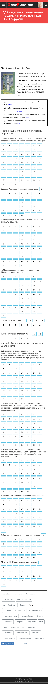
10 (16, 150)
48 (34, 171)
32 (22, 163)
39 (22, 167)
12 (28, 150)
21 (40, 154)
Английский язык (9, 605)
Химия (31, 605)
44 (9, 171)
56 (40, 176)
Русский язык (8, 599)
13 (34, 150)
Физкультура (39, 638)
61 (28, 180)
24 (16, 158)
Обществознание (17, 627)
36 (4, 167)
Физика (22, 605)
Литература (7, 622)
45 (16, 171)
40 (28, 167)
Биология (7, 610)
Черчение (32, 622)
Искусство (35, 633)
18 (22, 154)
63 (40, 180)
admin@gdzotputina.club (24, 681)
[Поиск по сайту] (45, 5)
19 (28, 154)
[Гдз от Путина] (21, 5)
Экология (31, 627)
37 (9, 167)
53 (22, 176)
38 (16, 167)
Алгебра (6, 594)
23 (9, 158)
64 (4, 184)
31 (16, 163)
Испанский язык (22, 633)
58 (9, 180)
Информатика (19, 610)
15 (4, 154)
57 (4, 180)
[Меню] (3, 5)
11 (21, 150)
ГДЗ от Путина (23, 679)
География (20, 622)
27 (34, 158)
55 (34, 176)
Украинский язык (35, 610)
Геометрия (18, 594)
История (39, 616)
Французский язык (10, 616)
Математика (30, 594)
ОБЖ (41, 622)
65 (9, 184)
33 (28, 163)
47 (28, 171)
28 (40, 158)
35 (40, 163)
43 (4, 171)
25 (22, 158)
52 (16, 176)
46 (22, 171)
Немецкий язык (27, 616)
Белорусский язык (24, 599)
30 (9, 163)
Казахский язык (25, 638)
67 (22, 265)
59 (16, 180)
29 (4, 163)
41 (34, 167)
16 (9, 154)
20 (34, 154)
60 (22, 180)
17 (16, 154)
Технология (7, 633)
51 (9, 176)
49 (40, 171)
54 (28, 176)
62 (34, 180)
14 (40, 150)
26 (28, 158)
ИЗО (5, 627)
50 (4, 176)
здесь (10, 104)
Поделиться (9, 644)
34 (34, 163)
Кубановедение (9, 638)
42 (40, 167)
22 (4, 158)
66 (16, 184)
